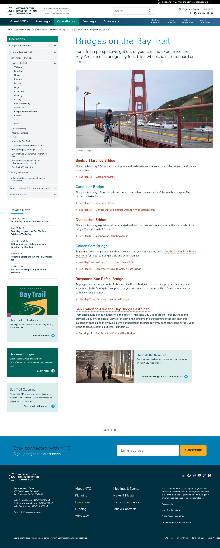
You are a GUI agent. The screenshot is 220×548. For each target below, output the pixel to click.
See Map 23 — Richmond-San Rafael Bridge (104, 299)
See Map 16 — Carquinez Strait (96, 177)
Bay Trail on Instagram (25, 320)
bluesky (212, 13)
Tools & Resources (188, 21)
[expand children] (55, 46)
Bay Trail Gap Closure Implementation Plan (29, 155)
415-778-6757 (43, 503)
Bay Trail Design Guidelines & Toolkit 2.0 (30, 145)
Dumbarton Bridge (91, 219)
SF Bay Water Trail (19, 172)
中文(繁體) (208, 9)
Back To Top (110, 430)
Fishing (17, 99)
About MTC (18, 21)
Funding (88, 21)
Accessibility (167, 504)
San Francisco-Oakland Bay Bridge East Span (113, 309)
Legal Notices (213, 537)
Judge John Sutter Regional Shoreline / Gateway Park (28, 179)
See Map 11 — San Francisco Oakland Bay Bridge (107, 333)
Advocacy (110, 21)
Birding (17, 83)
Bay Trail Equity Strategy (23, 149)
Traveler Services (18, 194)
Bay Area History (22, 103)
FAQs (14, 137)
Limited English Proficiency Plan (176, 522)
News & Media (172, 21)
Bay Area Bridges (22, 354)
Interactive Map (19, 128)
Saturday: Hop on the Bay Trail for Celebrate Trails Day (28, 233)
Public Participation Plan (173, 516)
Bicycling (18, 71)
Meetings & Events (156, 21)
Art (15, 119)
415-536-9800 (38, 506)
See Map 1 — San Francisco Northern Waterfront (107, 262)
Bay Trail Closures (22, 389)
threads (208, 13)
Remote (18, 79)
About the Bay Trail (21, 141)
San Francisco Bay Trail (59, 29)
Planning (41, 21)
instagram (199, 13)
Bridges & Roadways (20, 45)
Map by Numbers (20, 132)
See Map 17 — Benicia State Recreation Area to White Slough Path (117, 210)
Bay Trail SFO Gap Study (23, 167)
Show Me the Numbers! (151, 355)
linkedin (191, 13)
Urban (17, 75)
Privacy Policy (182, 537)
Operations (65, 21)
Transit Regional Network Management (29, 188)
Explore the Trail (79, 29)
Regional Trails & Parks (37, 29)
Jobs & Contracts (204, 21)
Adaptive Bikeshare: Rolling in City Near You (31, 258)
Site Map (168, 537)
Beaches (18, 115)
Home (9, 29)
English (186, 9)
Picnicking (19, 91)
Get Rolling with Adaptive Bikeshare (29, 221)
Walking (18, 67)
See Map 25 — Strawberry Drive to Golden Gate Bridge (110, 269)
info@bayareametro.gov (30, 512)
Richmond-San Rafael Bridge (99, 278)
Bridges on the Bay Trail (25, 111)
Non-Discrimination (171, 510)
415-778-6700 (40, 500)
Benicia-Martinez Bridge (95, 160)
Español (196, 9)
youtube (203, 13)
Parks (16, 123)
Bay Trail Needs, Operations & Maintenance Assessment (26, 162)
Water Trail (19, 107)
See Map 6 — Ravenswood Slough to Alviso (103, 236)
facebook (195, 13)
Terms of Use (198, 537)
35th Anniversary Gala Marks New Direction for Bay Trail (28, 246)
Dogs (16, 87)
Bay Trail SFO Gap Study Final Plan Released (29, 271)
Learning (18, 95)
